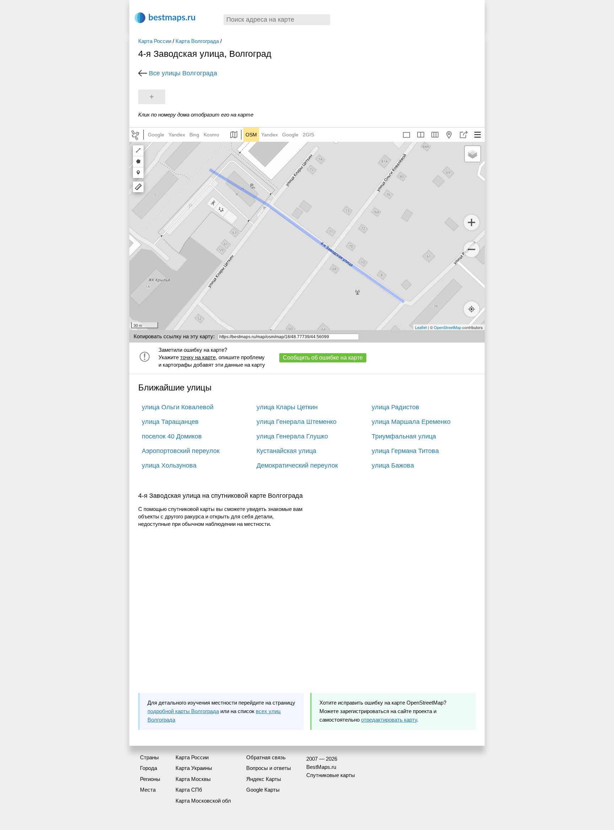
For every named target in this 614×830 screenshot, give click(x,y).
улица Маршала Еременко (411, 421)
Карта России (154, 41)
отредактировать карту (389, 720)
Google (156, 135)
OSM (251, 135)
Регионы (150, 779)
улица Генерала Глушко (292, 436)
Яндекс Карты (263, 779)
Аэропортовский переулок (181, 450)
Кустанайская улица (286, 450)
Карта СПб (189, 790)
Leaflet (421, 327)
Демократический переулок (297, 465)
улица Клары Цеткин (287, 407)
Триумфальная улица (404, 436)
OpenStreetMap (447, 327)
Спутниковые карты (330, 775)
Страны (149, 757)
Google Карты (263, 790)
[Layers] (472, 154)
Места (148, 790)
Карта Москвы (193, 779)
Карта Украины (194, 768)
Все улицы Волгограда (183, 73)
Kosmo (211, 135)
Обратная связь (266, 757)
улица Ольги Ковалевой (178, 407)
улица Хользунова (169, 465)
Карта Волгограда (197, 41)
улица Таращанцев (170, 421)
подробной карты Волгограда (183, 711)
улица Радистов (395, 407)
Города (148, 768)
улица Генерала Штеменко (296, 421)
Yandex (176, 135)
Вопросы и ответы (268, 768)
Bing (194, 135)
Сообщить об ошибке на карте (323, 358)
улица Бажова (393, 465)
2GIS (308, 135)
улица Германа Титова (405, 450)
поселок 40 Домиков (172, 436)
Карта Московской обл (203, 801)
